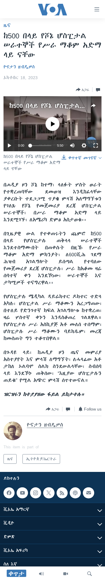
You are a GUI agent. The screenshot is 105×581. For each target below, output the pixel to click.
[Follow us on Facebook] (9, 492)
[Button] (82, 89)
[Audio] (41, 573)
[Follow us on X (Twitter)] (48, 492)
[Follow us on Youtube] (22, 492)
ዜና (7, 25)
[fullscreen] (96, 145)
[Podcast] (75, 492)
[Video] (65, 573)
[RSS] (62, 492)
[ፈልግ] (89, 573)
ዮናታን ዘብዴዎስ (19, 67)
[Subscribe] (88, 492)
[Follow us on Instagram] (35, 492)
